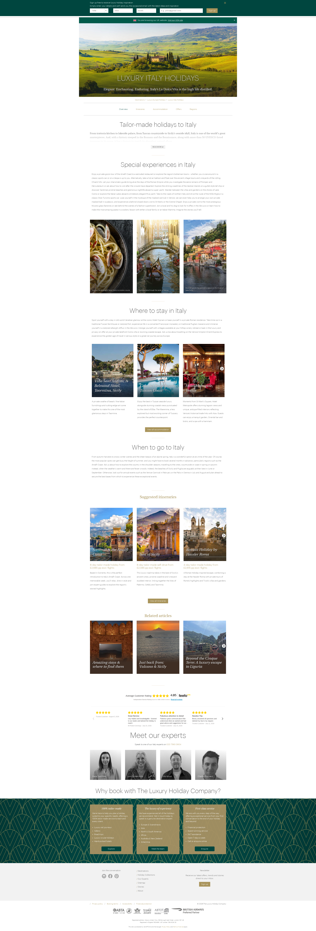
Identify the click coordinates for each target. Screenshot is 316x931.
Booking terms (112, 904)
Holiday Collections (146, 875)
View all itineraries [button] (158, 601)
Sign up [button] (204, 884)
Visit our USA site (175, 20)
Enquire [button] (204, 849)
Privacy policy (97, 904)
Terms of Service (178, 927)
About (140, 891)
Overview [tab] (123, 109)
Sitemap (141, 883)
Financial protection (144, 904)
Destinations (143, 871)
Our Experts (143, 879)
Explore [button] (111, 849)
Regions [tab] (193, 109)
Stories (141, 887)
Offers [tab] (178, 109)
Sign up (212, 11)
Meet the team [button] (158, 849)
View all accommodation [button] (158, 430)
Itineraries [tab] (140, 109)
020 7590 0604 (174, 744)
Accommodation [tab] (160, 109)
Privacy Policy (166, 927)
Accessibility (127, 904)
